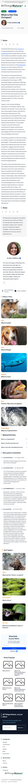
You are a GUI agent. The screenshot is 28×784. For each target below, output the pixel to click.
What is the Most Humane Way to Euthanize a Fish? (18, 705)
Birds (4, 572)
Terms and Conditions (12, 781)
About (4, 761)
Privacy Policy (4, 781)
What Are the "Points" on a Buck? (12, 575)
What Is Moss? (6, 600)
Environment (5, 428)
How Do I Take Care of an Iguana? (11, 403)
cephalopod (5, 53)
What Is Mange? (6, 350)
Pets (2, 320)
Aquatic (3, 374)
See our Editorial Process (8, 290)
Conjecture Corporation (16, 779)
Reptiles (5, 623)
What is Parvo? (6, 670)
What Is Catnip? (6, 323)
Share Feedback (21, 291)
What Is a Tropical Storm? (9, 430)
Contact (5, 763)
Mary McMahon (13, 22)
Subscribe (14, 648)
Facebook (5, 770)
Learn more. (21, 2)
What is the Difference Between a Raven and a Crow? (20, 689)
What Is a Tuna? (6, 376)
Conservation (6, 744)
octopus (19, 49)
